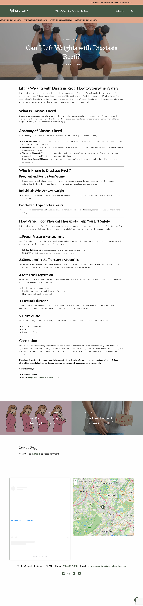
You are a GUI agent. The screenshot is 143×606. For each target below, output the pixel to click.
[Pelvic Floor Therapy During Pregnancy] (36, 418)
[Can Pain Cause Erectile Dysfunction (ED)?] (107, 418)
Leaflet (115, 535)
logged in (36, 453)
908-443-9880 (70, 566)
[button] (103, 507)
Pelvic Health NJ (71, 40)
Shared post (36, 556)
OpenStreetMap (123, 535)
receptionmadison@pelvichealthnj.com (106, 566)
